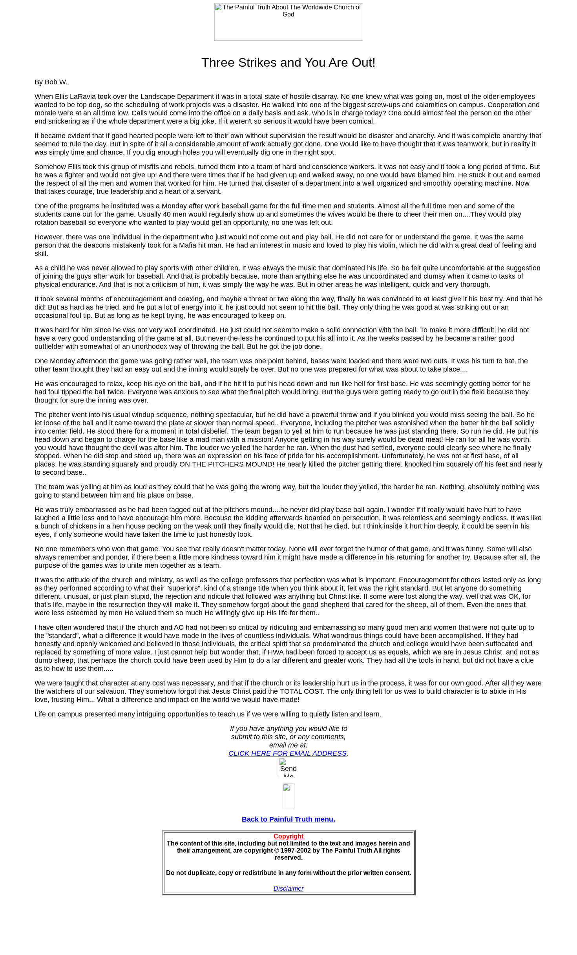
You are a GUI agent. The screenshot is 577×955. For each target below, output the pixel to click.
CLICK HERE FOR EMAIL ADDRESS (287, 753)
